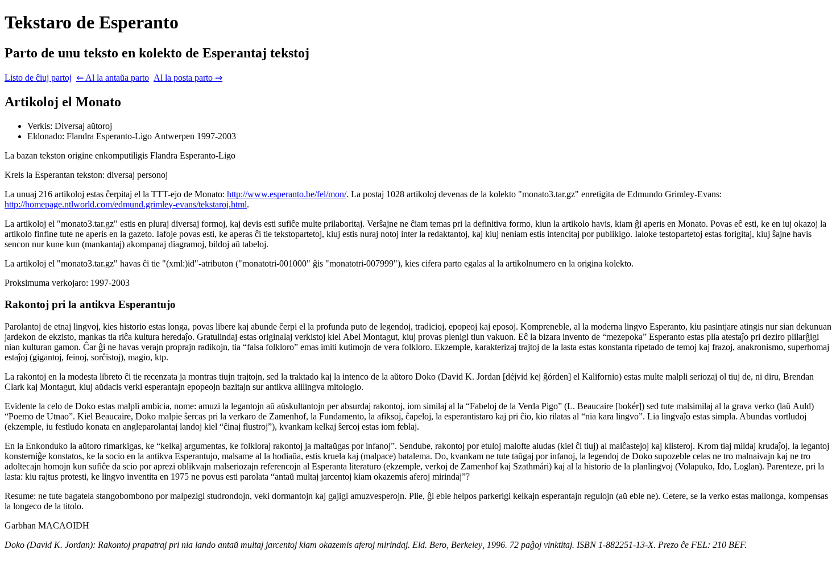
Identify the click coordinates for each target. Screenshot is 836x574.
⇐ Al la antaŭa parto (112, 77)
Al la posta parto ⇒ (188, 77)
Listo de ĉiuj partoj (38, 77)
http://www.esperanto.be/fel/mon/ (286, 194)
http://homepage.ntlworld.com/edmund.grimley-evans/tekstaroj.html (126, 204)
